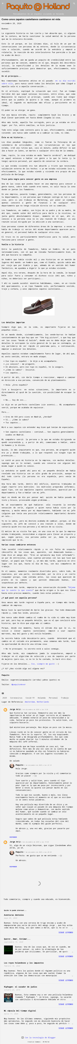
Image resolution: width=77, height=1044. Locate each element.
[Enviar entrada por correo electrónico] (3, 694)
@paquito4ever (19, 684)
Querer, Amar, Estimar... (17, 939)
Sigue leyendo (66, 932)
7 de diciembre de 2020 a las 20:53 (37, 852)
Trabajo (65, 698)
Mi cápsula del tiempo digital (20, 1010)
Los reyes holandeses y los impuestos (24, 963)
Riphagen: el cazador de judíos (20, 987)
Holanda (42, 698)
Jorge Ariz (15, 709)
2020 (5, 698)
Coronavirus (16, 698)
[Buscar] (74, 3)
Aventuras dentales (14, 915)
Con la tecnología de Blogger (40, 1037)
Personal (53, 698)
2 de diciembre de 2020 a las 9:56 (34, 709)
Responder (13, 837)
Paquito (19, 765)
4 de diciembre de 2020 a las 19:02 (35, 842)
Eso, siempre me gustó (43, 664)
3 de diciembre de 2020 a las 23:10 (37, 765)
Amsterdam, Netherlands (37, 702)
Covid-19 (30, 698)
